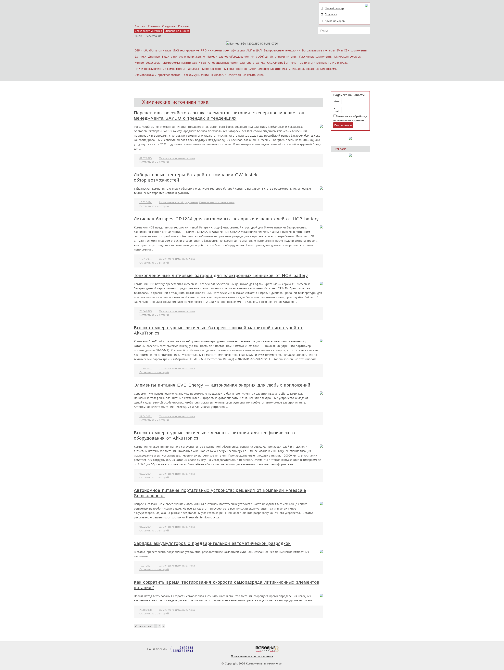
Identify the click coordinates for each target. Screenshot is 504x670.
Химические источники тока (177, 158)
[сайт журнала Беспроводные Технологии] (267, 649)
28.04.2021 (145, 416)
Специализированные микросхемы (313, 69)
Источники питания (283, 56)
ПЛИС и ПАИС (338, 62)
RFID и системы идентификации (223, 50)
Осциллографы (277, 62)
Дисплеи (154, 56)
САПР (252, 69)
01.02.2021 (145, 526)
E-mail (336, 110)
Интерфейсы (259, 56)
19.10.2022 (145, 368)
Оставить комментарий (154, 162)
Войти (138, 36)
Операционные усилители (226, 62)
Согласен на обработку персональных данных (350, 118)
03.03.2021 (145, 473)
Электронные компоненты (246, 75)
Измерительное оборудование (228, 56)
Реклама (183, 26)
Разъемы (193, 69)
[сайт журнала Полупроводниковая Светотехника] (236, 649)
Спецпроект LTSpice (177, 31)
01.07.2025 (145, 158)
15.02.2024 (145, 202)
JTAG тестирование (186, 50)
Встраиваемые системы (318, 50)
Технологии (218, 75)
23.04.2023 (145, 311)
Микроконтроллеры (347, 56)
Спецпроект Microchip (148, 31)
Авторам (140, 26)
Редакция (154, 26)
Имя (337, 101)
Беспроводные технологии (282, 50)
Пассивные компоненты (315, 56)
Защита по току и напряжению (183, 56)
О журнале (169, 26)
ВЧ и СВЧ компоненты (351, 50)
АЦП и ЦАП (254, 50)
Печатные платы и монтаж (308, 62)
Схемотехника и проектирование (157, 75)
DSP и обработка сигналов (153, 50)
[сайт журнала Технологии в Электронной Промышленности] (207, 649)
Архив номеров (335, 20)
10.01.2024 (145, 259)
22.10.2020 (145, 610)
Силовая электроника (272, 69)
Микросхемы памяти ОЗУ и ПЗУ (184, 62)
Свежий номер (334, 8)
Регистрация (153, 36)
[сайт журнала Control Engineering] (293, 649)
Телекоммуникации (195, 75)
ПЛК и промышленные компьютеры (160, 69)
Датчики (140, 56)
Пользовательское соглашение (252, 656)
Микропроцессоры (147, 62)
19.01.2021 (145, 565)
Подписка (331, 14)
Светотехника (255, 62)
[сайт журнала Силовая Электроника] (182, 649)
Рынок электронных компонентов (224, 69)
